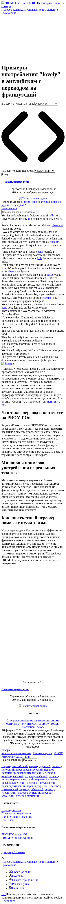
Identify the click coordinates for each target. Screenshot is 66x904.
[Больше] (7, 363)
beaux (50, 274)
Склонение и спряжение (16, 816)
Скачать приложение (25, 880)
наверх (5, 750)
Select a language (11, 759)
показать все (9, 208)
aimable (54, 241)
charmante (14, 271)
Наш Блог (18, 888)
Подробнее (8, 900)
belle (51, 215)
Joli (30, 218)
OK (3, 894)
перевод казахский (22, 779)
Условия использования (16, 753)
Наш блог (7, 820)
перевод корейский (13, 782)
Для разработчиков (13, 852)
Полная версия (42, 753)
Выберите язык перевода (18, 170)
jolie (39, 258)
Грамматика (8, 12)
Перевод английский (14, 766)
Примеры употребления (16, 813)
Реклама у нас (21, 884)
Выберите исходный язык (17, 103)
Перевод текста (11, 810)
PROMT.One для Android (17, 837)
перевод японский (27, 795)
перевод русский (39, 766)
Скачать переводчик (15, 181)
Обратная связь (21, 871)
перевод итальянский (29, 772)
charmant (57, 225)
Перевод (6, 9)
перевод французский (29, 769)
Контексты (19, 9)
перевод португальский (41, 782)
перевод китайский (47, 779)
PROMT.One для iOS (14, 834)
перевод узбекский (31, 789)
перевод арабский (36, 776)
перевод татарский (13, 786)
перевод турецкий (37, 786)
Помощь (17, 875)
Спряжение (42, 9)
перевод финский (29, 792)
